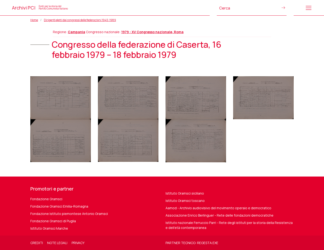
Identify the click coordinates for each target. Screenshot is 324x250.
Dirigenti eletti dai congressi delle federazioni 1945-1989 (80, 20)
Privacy (78, 243)
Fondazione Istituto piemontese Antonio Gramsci (69, 213)
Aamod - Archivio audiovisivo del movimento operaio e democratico (218, 208)
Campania (76, 32)
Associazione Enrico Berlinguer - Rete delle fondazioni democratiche (219, 215)
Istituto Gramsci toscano (185, 200)
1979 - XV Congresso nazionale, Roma (152, 32)
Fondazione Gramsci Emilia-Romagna (59, 206)
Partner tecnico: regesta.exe (192, 243)
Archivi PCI (40, 8)
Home (34, 20)
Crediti (36, 243)
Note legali (57, 243)
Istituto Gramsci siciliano (185, 193)
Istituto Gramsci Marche (49, 228)
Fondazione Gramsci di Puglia (53, 221)
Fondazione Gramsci (46, 199)
